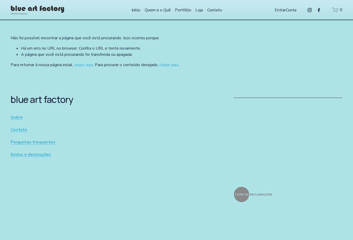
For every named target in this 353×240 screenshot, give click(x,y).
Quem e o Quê (158, 10)
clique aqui (83, 65)
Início (136, 10)
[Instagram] (309, 10)
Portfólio (183, 10)
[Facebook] (318, 10)
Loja (199, 10)
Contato (214, 10)
